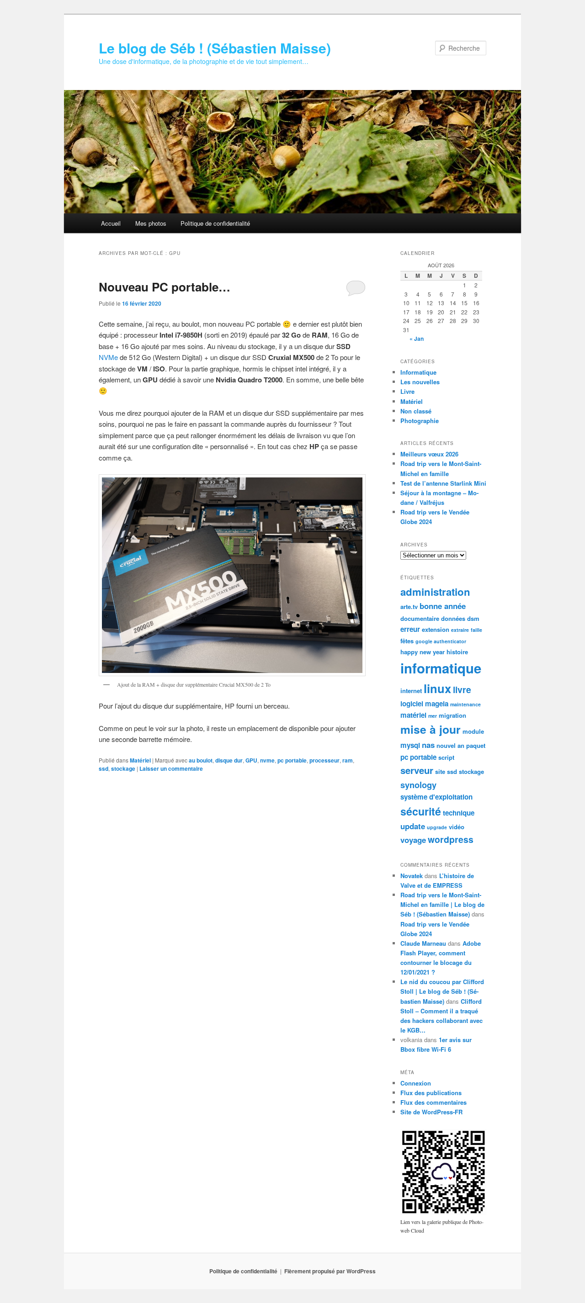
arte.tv (409, 606)
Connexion (415, 1083)
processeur (324, 760)
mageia (436, 704)
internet (411, 690)
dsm (473, 618)
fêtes (407, 640)
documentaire (419, 618)
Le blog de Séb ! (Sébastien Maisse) (215, 48)
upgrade (437, 827)
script (446, 757)
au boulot (201, 760)
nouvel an (450, 745)
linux (437, 688)
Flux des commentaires (433, 1102)
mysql (410, 745)
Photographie (419, 420)
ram (347, 760)
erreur (410, 629)
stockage (123, 768)
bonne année (443, 605)
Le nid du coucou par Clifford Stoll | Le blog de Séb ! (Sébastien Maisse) (442, 991)
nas (428, 744)
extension (435, 629)
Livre (407, 391)
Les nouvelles (420, 381)
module (473, 731)
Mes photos (150, 223)
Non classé (415, 411)
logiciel (411, 704)
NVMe (109, 357)
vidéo (456, 826)
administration (435, 591)
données (453, 618)
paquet (475, 745)
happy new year (422, 651)
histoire (457, 651)
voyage (413, 839)
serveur (416, 770)
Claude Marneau (423, 943)
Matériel (140, 760)
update (412, 826)
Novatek (411, 875)
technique (458, 813)
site (440, 771)
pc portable (292, 760)
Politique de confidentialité (215, 223)
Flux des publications (431, 1092)
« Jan (417, 338)
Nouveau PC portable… (164, 286)
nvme (267, 760)
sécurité (420, 811)
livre (462, 689)
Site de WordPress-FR (431, 1111)
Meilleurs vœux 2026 (429, 454)
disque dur (229, 760)
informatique (440, 668)
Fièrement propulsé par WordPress (330, 1271)
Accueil (111, 223)
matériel (413, 715)
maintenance (465, 704)
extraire (460, 629)
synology (418, 785)
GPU (251, 760)
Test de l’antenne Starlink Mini (443, 483)
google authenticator (440, 641)
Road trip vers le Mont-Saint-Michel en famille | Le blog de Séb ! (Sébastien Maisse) (442, 904)
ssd (103, 768)
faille (476, 629)
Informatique (418, 372)
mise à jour (430, 729)
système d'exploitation (436, 797)
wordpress (450, 839)
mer (432, 715)
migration (452, 715)
